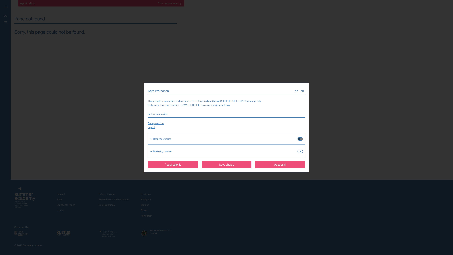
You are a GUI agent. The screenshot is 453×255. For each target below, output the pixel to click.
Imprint (151, 127)
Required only (173, 164)
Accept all (280, 164)
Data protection (156, 123)
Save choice (226, 164)
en (302, 91)
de (296, 91)
